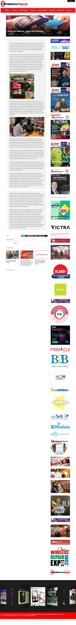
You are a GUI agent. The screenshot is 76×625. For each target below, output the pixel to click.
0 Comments (22, 34)
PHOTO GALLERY (33, 10)
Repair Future (52, 10)
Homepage (7, 10)
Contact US (68, 10)
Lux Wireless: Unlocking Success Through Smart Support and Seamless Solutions (40, 262)
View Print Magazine (24, 10)
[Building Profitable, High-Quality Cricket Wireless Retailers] (12, 254)
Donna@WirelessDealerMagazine (9, 615)
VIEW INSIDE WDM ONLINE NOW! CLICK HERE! (58, 197)
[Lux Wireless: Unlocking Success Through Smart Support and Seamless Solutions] (41, 254)
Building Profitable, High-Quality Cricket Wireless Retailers (11, 261)
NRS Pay (21, 143)
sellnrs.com (14, 227)
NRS (15, 49)
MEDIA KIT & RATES (60, 10)
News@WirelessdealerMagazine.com (53, 614)
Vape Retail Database (42, 10)
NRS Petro (16, 221)
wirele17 (10, 34)
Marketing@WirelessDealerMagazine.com (36, 614)
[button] (1, 596)
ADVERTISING (14, 10)
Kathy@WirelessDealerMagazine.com (28, 615)
